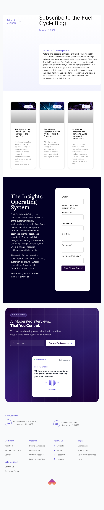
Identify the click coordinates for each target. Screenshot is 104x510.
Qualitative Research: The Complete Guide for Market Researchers (79, 134)
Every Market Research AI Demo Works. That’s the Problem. (52, 132)
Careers (8, 455)
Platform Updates (36, 455)
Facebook (60, 455)
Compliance (83, 446)
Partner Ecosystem (13, 450)
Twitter (59, 450)
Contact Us (9, 467)
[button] (20, 21)
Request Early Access (59, 343)
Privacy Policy (83, 450)
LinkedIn (60, 446)
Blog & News (34, 450)
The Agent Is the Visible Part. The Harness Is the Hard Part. (22, 132)
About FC (9, 446)
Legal (80, 459)
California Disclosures (87, 455)
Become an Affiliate (37, 459)
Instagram (60, 459)
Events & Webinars (37, 446)
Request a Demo (12, 471)
